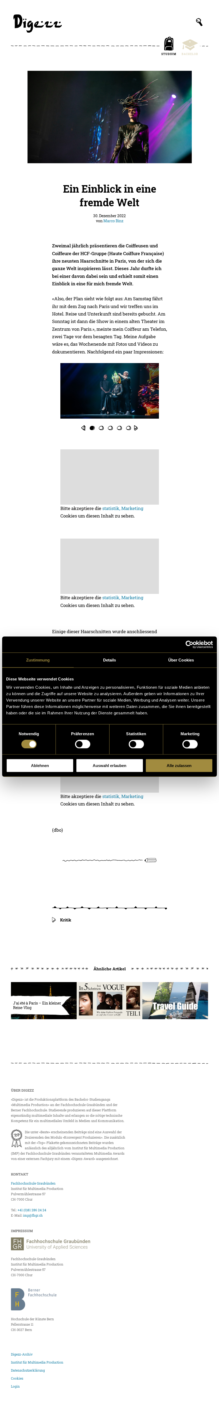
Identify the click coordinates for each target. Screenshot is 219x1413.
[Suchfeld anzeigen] (199, 22)
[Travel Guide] (175, 1000)
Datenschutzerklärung (28, 1370)
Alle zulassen (179, 765)
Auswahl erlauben (109, 765)
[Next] (136, 428)
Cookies (17, 1378)
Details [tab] (109, 659)
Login (15, 1386)
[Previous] (83, 428)
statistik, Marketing (122, 508)
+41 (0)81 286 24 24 (32, 1210)
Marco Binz (113, 220)
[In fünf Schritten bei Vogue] (109, 1000)
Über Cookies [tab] (181, 659)
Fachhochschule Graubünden (33, 1183)
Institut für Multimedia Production (37, 1362)
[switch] (82, 744)
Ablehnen (40, 765)
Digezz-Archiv (22, 1354)
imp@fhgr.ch (33, 1215)
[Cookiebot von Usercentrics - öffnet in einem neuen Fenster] (189, 644)
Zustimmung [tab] (38, 659)
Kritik (65, 919)
